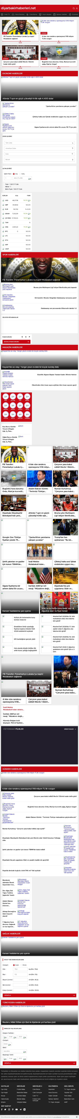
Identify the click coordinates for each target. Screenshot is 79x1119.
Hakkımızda (5, 1099)
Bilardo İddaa (21, 1099)
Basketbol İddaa (22, 1092)
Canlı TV (7, 14)
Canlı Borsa (33, 14)
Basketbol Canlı (69, 1099)
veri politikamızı (57, 1117)
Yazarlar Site (68, 1092)
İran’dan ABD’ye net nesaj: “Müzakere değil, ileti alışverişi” (12, 715)
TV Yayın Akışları (54, 1102)
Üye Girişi (4, 1089)
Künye (3, 1096)
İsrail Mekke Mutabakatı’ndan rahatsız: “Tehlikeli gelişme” (13, 708)
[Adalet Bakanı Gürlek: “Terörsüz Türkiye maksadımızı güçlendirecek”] (66, 663)
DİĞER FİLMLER (69, 729)
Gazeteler (51, 1089)
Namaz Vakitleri (61, 14)
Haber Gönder (53, 1096)
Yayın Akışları (46, 14)
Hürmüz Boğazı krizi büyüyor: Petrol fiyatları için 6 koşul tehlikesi (13, 722)
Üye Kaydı (4, 1092)
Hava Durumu (19, 14)
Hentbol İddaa (21, 1096)
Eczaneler (75, 14)
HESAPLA (7, 995)
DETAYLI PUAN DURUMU (11, 341)
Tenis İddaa (67, 1096)
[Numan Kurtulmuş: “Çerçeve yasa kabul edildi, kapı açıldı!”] (66, 678)
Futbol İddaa (21, 1089)
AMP (65, 1102)
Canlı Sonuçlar (37, 1092)
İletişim (3, 1102)
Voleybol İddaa (21, 1102)
